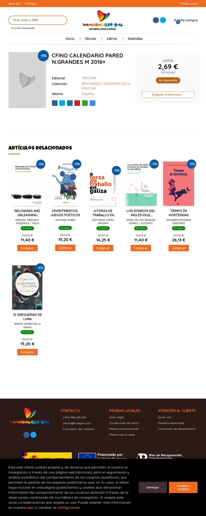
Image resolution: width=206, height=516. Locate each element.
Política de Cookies (122, 434)
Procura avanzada (22, 28)
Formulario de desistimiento (177, 429)
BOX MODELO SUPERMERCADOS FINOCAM (106, 86)
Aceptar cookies (183, 487)
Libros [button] (112, 38)
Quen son (14, 3)
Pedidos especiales (171, 423)
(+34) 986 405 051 (75, 417)
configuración (68, 507)
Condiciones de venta (123, 423)
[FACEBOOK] (156, 20)
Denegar (152, 487)
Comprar (27, 248)
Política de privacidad (124, 429)
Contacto (31, 3)
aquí (30, 507)
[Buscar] (61, 20)
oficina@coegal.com (77, 423)
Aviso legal (116, 417)
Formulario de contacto (79, 429)
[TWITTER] (163, 20)
